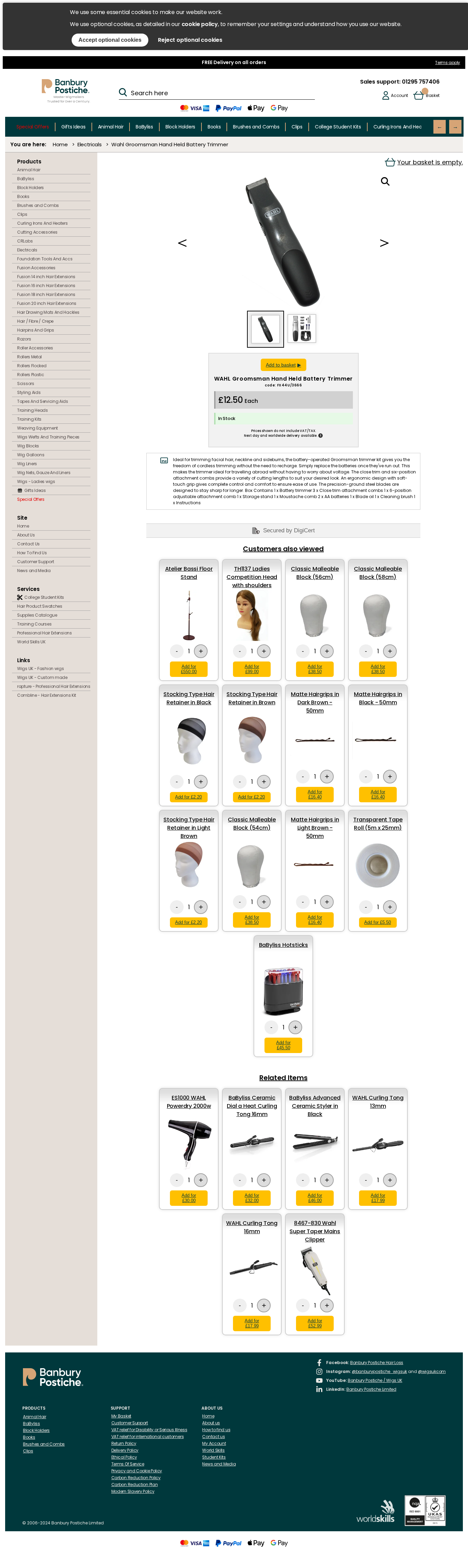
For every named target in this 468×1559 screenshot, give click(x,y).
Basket (432, 95)
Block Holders (180, 126)
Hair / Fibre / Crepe (35, 321)
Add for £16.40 (315, 794)
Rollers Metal (29, 357)
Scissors (25, 383)
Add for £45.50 (283, 1045)
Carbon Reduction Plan (134, 1484)
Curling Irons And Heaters (402, 126)
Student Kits (213, 1457)
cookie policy (200, 24)
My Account (214, 1443)
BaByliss (144, 126)
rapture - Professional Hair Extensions (53, 686)
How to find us (216, 1430)
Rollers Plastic (30, 375)
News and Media (34, 570)
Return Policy (123, 1443)
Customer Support (35, 562)
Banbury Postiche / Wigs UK (375, 1380)
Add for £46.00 (315, 1198)
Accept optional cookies (109, 40)
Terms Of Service (127, 1464)
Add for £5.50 (377, 922)
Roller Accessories (35, 348)
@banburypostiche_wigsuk (379, 1371)
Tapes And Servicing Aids (42, 401)
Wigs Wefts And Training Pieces (48, 437)
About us (211, 1423)
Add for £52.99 (315, 1323)
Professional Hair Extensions (44, 633)
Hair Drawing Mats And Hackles (48, 312)
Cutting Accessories (37, 232)
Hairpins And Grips (35, 330)
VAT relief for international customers (147, 1436)
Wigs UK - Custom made (42, 677)
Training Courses (34, 624)
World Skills (213, 1450)
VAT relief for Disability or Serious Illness (149, 1430)
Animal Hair (111, 126)
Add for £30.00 (189, 1198)
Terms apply (447, 62)
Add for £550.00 (189, 669)
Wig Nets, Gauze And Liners (43, 472)
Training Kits (29, 419)
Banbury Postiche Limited (371, 1389)
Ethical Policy (124, 1457)
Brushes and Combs (256, 126)
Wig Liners (27, 464)
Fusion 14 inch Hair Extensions (46, 277)
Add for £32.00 (252, 1198)
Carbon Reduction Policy (136, 1478)
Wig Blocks (28, 446)
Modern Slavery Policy (133, 1491)
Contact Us (28, 544)
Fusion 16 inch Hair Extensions (46, 285)
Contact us (213, 1436)
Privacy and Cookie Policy (136, 1471)
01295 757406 (420, 82)
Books (214, 126)
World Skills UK (31, 642)
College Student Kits (338, 126)
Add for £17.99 (378, 1198)
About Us (26, 535)
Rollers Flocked (32, 366)
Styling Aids (28, 392)
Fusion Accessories (36, 268)
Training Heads (32, 410)
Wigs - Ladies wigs (36, 481)
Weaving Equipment (37, 428)
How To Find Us (32, 553)
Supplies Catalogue (37, 615)
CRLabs (25, 241)
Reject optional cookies (190, 40)
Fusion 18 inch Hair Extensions (46, 294)
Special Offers (32, 126)
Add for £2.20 (188, 797)
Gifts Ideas (73, 126)
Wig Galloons (30, 455)
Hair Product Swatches (39, 606)
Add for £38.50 (315, 669)
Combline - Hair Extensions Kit (46, 695)
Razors (24, 339)
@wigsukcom (432, 1371)
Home (60, 144)
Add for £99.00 (252, 669)
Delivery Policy (125, 1450)
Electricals (89, 144)
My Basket (121, 1416)
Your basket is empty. (430, 162)
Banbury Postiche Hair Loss (376, 1362)
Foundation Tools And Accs (45, 259)
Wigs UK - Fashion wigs (40, 668)
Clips (297, 126)
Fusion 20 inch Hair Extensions (46, 303)
